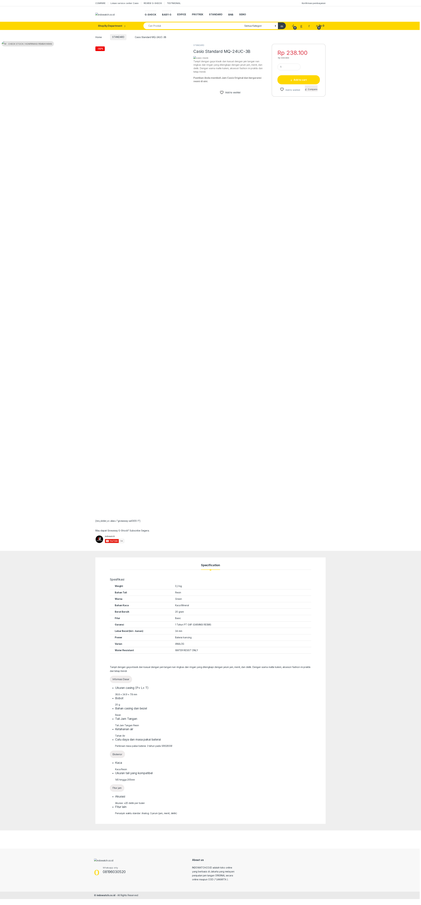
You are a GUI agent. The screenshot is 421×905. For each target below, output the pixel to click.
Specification (210, 565)
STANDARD (216, 14)
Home (98, 37)
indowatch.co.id (106, 895)
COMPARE (100, 3)
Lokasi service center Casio (125, 3)
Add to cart (300, 79)
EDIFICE (181, 14)
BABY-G (166, 14)
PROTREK (197, 14)
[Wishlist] (301, 25)
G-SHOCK (150, 14)
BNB (230, 14)
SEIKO (242, 14)
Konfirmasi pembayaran (314, 3)
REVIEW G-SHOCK (153, 3)
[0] (293, 25)
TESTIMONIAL (174, 3)
